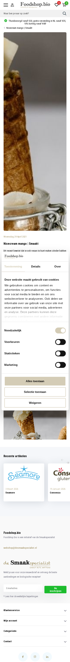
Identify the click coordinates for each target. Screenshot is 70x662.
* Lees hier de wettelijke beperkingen (21, 596)
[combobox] (33, 13)
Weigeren (35, 402)
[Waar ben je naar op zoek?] (64, 13)
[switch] (60, 342)
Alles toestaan (35, 381)
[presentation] (62, 460)
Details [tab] (35, 266)
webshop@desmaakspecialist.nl (16, 547)
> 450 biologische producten (37, 22)
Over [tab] (57, 266)
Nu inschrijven (55, 589)
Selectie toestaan (35, 391)
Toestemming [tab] (13, 266)
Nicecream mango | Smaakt (19, 27)
